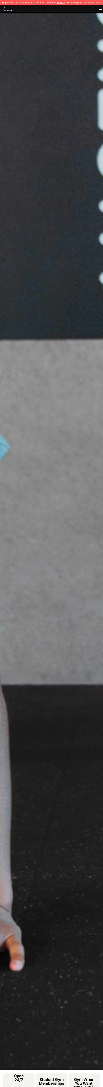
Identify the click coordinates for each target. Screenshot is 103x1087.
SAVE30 (61, 2)
